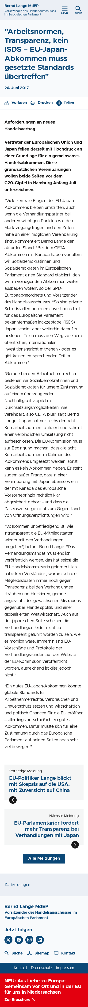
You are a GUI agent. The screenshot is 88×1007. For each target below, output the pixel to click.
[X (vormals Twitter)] (8, 940)
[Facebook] (19, 940)
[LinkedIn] (40, 940)
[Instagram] (29, 940)
